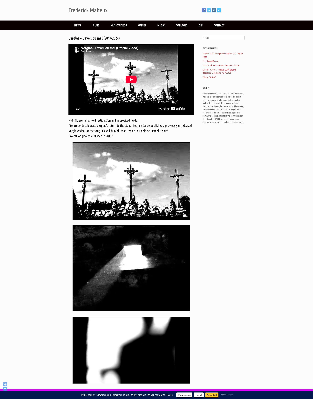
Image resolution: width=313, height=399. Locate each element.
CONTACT (219, 25)
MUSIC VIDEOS (119, 25)
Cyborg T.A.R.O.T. (210, 77)
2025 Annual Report (211, 61)
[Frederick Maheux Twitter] (209, 10)
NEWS (77, 25)
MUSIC (160, 25)
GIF (200, 25)
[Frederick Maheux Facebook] (204, 10)
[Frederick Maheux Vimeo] (219, 10)
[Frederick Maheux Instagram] (214, 10)
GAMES (142, 25)
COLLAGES (181, 25)
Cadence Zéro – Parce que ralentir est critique (221, 65)
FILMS (95, 25)
